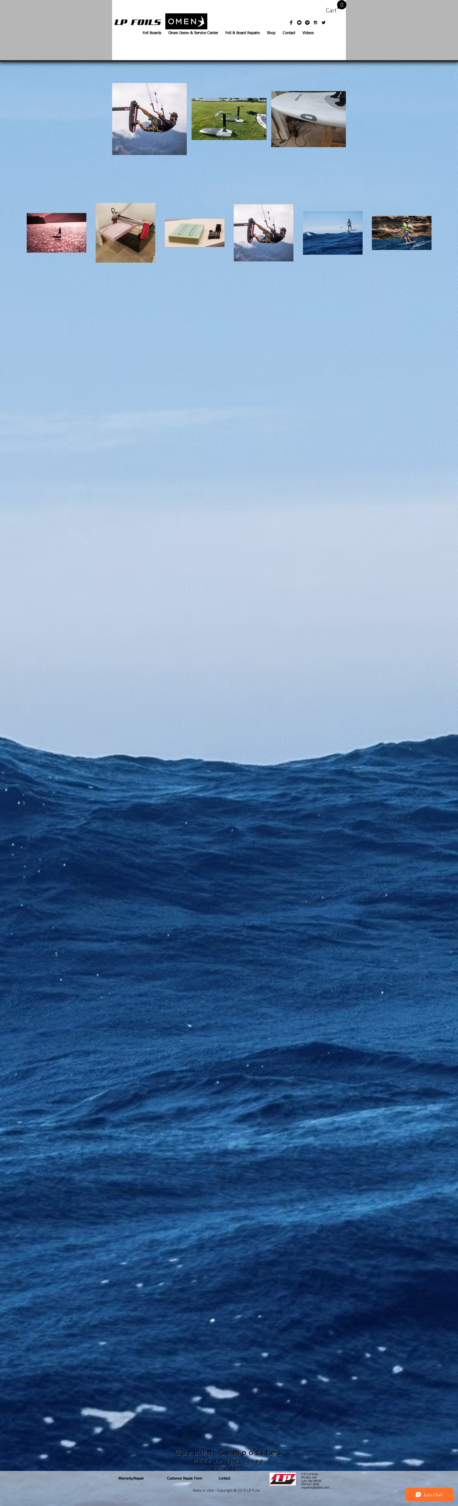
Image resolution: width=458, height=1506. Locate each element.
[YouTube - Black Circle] (299, 22)
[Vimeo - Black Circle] (307, 22)
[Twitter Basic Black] (323, 22)
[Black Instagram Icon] (315, 22)
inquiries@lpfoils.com (315, 1487)
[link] (336, 7)
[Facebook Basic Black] (291, 22)
